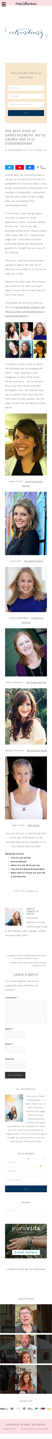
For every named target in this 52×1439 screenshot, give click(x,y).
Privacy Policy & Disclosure (35, 1429)
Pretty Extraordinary (26, 33)
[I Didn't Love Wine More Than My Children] (26, 1379)
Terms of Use (9, 1429)
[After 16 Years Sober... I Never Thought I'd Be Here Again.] (26, 1318)
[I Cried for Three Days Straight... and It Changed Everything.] (26, 1349)
